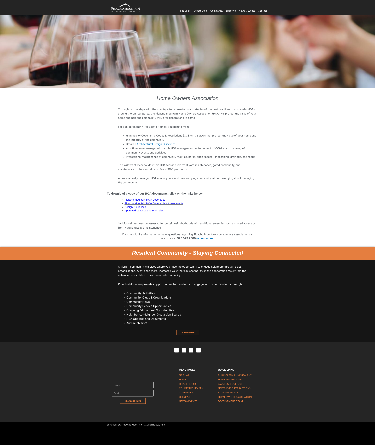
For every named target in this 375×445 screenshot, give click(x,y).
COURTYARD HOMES (191, 388)
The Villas (185, 10)
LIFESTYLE (184, 396)
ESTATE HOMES (187, 383)
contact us (206, 238)
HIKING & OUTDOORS (230, 379)
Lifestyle (231, 10)
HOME (182, 379)
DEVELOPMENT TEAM (230, 401)
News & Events (247, 10)
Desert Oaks (200, 10)
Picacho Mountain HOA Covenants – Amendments (154, 203)
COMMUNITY (187, 392)
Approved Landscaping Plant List (144, 210)
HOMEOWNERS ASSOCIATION (235, 396)
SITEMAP (184, 375)
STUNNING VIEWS (228, 392)
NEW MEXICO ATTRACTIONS (234, 388)
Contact (262, 10)
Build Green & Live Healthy (235, 375)
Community (216, 10)
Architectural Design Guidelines (156, 144)
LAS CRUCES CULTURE (230, 383)
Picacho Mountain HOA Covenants (145, 199)
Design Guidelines (135, 207)
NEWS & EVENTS (188, 401)
